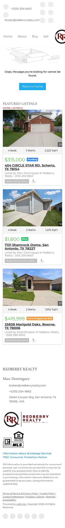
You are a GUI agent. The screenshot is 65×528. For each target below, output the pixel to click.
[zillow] (42, 13)
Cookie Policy (47, 493)
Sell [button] (45, 36)
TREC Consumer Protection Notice (25, 457)
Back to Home (32, 86)
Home (7, 36)
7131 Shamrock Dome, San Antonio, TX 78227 (27, 247)
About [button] (22, 36)
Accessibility (9, 500)
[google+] (50, 21)
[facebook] (42, 5)
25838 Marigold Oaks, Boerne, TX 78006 (30, 326)
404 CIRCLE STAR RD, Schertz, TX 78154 (30, 167)
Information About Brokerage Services (27, 453)
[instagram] (50, 13)
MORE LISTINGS (13, 108)
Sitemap (50, 496)
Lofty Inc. (21, 504)
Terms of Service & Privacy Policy (20, 493)
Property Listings (35, 496)
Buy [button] (35, 36)
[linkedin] (50, 5)
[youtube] (42, 21)
